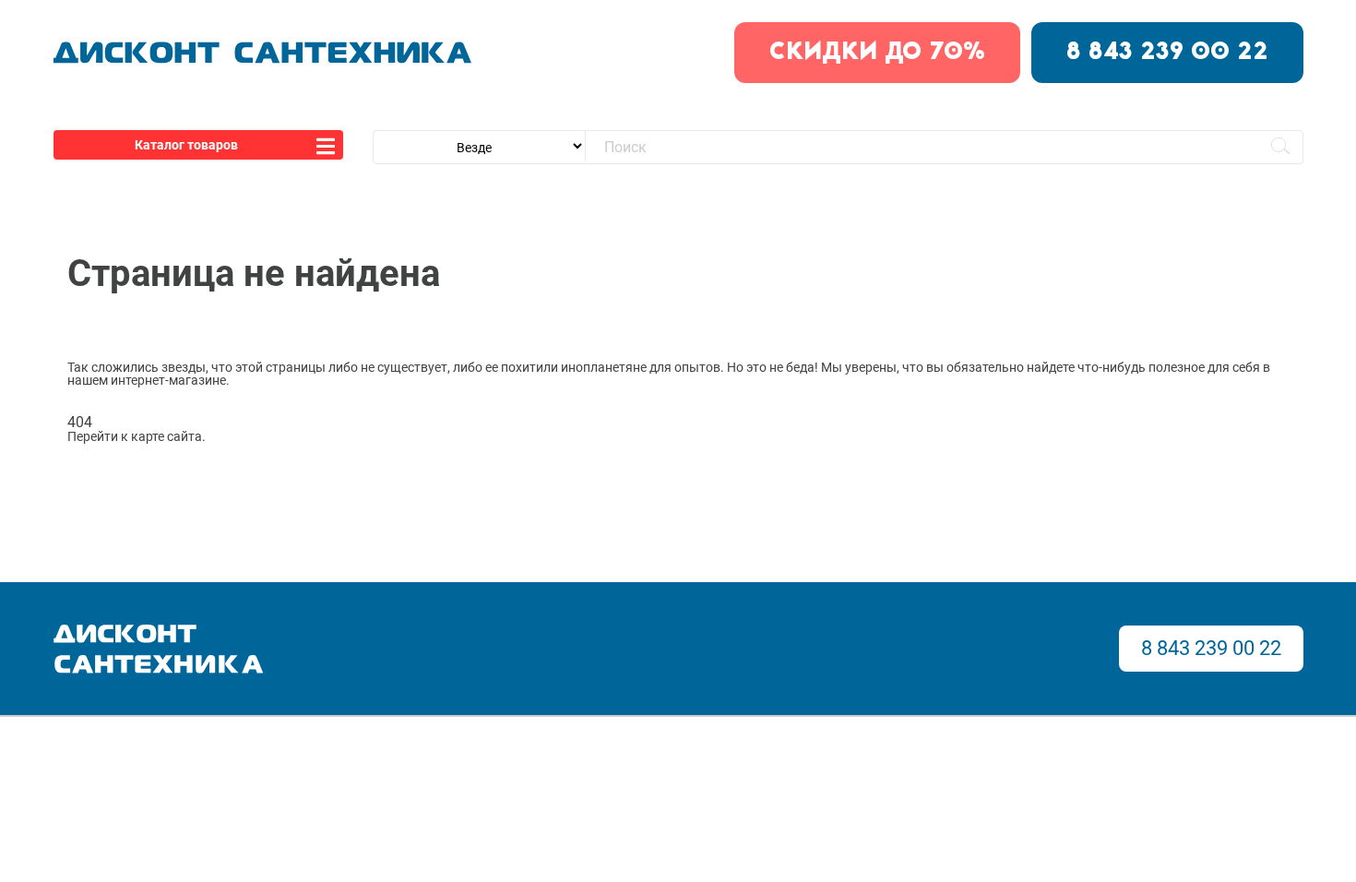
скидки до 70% (877, 53)
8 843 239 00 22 (1167, 53)
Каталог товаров (186, 144)
